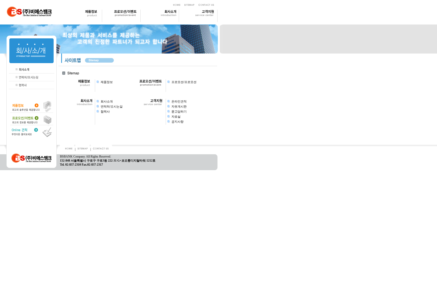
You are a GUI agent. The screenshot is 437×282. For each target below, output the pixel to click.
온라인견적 (179, 101)
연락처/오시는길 (112, 106)
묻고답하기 (179, 111)
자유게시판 (179, 106)
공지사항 (177, 121)
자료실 (176, 116)
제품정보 (107, 82)
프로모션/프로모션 (183, 82)
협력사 (105, 111)
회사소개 (107, 101)
